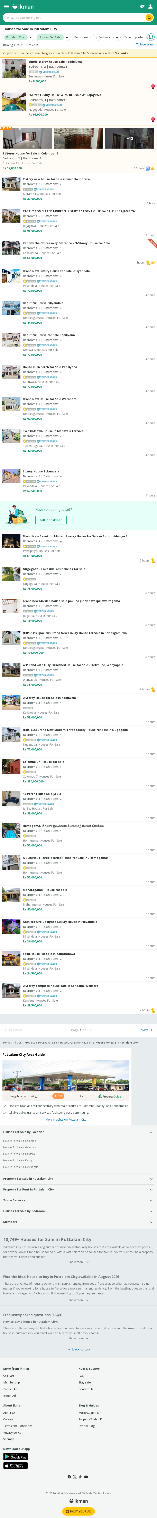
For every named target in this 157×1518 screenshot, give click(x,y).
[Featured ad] (152, 168)
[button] (145, 44)
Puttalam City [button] (15, 37)
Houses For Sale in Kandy (17, 1160)
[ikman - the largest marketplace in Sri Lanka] (23, 6)
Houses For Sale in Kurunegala (20, 1167)
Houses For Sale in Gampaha (20, 1147)
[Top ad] (152, 86)
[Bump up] (148, 262)
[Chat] (142, 6)
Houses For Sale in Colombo (19, 1141)
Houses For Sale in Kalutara (19, 1154)
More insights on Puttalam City (65, 1119)
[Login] (150, 6)
